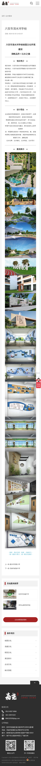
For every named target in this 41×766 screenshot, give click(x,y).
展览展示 (8, 658)
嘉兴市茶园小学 (15, 564)
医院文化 (8, 652)
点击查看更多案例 (20, 620)
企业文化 (8, 664)
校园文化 (8, 641)
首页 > (4, 16)
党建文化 (8, 646)
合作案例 (9, 16)
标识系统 (8, 670)
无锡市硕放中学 (15, 568)
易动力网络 (22, 762)
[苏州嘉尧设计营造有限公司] (10, 3)
